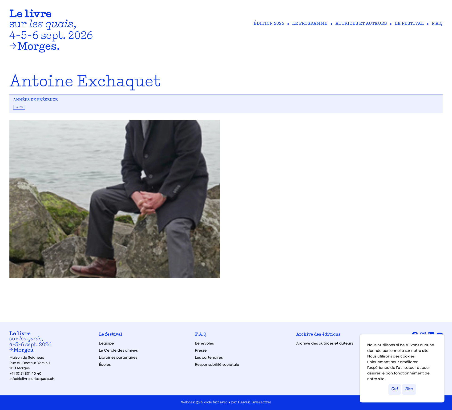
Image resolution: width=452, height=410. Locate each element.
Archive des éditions (318, 335)
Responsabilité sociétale (217, 364)
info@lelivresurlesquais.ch (31, 378)
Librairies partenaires (118, 357)
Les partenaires (209, 357)
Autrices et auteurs (361, 24)
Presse (201, 350)
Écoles (105, 364)
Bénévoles (204, 343)
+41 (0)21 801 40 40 (25, 373)
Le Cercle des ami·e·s (118, 350)
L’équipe (106, 343)
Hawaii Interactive (254, 402)
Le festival (409, 24)
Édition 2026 (269, 24)
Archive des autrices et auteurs (324, 343)
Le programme (309, 24)
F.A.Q (437, 24)
